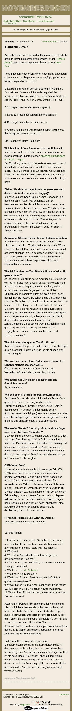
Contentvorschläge (12, 21)
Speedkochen (29, 21)
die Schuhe (30, 570)
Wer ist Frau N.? (44, 17)
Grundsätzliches (27, 17)
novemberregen (49, 41)
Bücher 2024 (11, 23)
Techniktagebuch (46, 21)
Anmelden (64, 694)
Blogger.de (25, 705)
